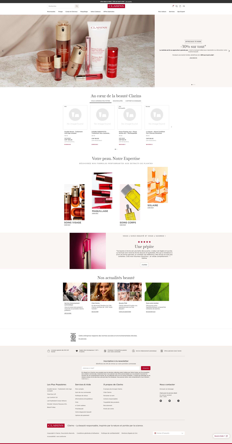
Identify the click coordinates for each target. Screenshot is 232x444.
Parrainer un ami (108, 395)
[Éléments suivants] (229, 51)
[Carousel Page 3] (194, 84)
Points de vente (108, 408)
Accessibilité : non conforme (56, 436)
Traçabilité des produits (111, 402)
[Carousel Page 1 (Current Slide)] (191, 84)
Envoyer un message (167, 389)
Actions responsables (110, 399)
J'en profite (193, 58)
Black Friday (51, 407)
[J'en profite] (77, 51)
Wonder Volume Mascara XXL (57, 404)
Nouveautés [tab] (118, 101)
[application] (75, 299)
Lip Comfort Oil (52, 397)
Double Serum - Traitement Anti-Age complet (59, 390)
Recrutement (107, 405)
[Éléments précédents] (3, 51)
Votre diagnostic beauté (83, 412)
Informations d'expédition (84, 399)
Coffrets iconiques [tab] (133, 101)
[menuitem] (173, 6)
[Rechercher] (77, 6)
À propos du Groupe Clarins (112, 389)
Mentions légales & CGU (129, 433)
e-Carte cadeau (80, 405)
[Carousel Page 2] (193, 84)
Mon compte (79, 389)
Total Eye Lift (51, 394)
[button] (221, 436)
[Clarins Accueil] (116, 6)
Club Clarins (107, 392)
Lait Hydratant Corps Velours (57, 401)
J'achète (144, 264)
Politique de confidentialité (110, 433)
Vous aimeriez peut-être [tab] (100, 101)
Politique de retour (81, 395)
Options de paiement (82, 415)
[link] (74, 224)
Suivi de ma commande (83, 392)
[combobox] (169, 433)
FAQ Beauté (79, 408)
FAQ (76, 402)
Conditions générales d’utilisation (88, 433)
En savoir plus (82, 338)
